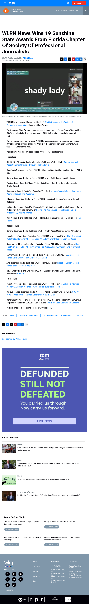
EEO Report (73, 562)
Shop (34, 581)
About (35, 562)
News (12, 315)
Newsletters (55, 562)
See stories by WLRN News (14, 339)
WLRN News (28, 58)
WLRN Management (75, 577)
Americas (20, 444)
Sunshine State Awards (29, 315)
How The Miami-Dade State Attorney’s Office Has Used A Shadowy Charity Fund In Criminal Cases (43, 247)
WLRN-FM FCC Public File (58, 574)
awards (80, 315)
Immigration (21, 460)
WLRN (19, 476)
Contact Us (36, 566)
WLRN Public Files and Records (58, 581)
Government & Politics (25, 492)
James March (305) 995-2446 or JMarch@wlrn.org (75, 573)
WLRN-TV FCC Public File (58, 571)
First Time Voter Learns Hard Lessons (63, 303)
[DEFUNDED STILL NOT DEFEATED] (44, 390)
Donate (35, 571)
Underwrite (36, 576)
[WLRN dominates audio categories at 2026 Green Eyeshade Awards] (9, 480)
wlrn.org (20, 274)
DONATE (80, 3)
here (49, 308)
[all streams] (86, 10)
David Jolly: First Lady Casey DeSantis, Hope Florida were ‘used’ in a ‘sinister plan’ (48, 495)
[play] (6, 11)
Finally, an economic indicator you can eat (59, 522)
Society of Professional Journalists (58, 315)
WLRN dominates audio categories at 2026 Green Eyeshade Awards (43, 479)
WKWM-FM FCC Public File (58, 577)
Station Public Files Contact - (75, 567)
